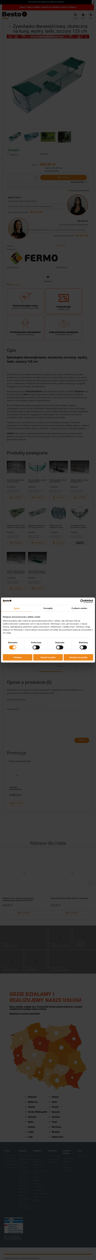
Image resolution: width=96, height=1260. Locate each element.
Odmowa (18, 657)
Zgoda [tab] (17, 608)
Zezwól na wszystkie (78, 657)
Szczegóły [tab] (48, 608)
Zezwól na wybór (48, 657)
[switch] (36, 647)
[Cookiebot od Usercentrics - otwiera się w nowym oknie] (82, 601)
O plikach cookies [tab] (79, 608)
